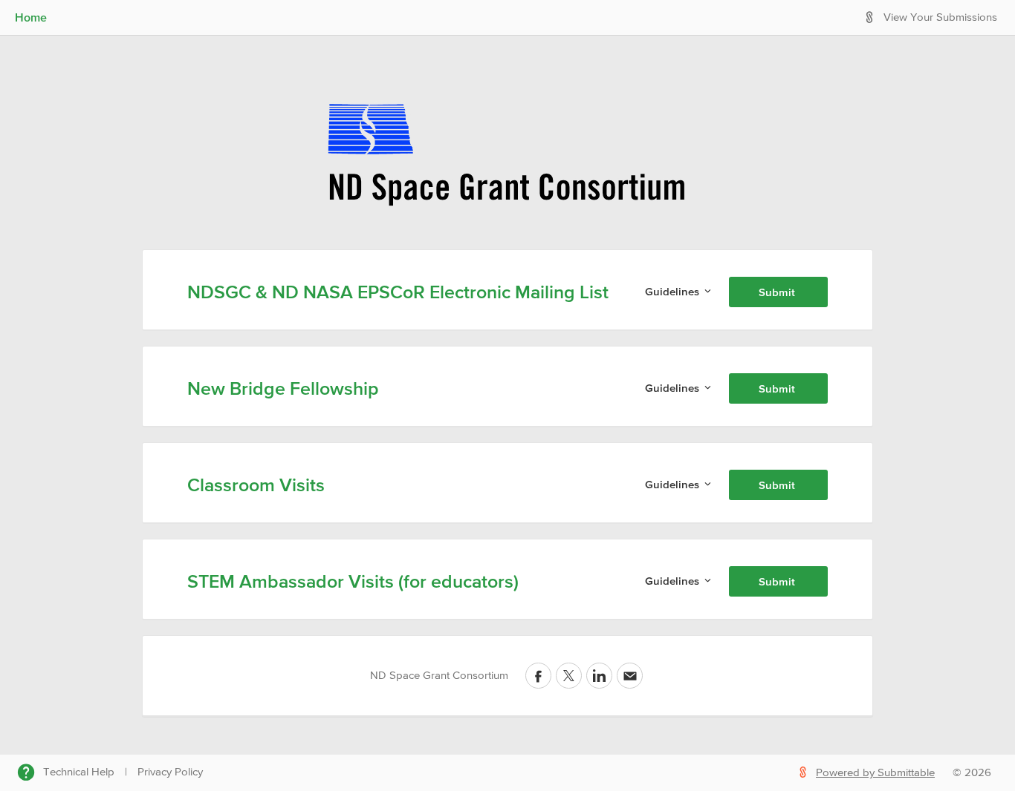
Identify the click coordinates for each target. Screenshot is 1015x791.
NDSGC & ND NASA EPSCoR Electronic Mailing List (398, 291)
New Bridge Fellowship (283, 388)
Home (31, 17)
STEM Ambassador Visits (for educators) (353, 581)
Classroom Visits (256, 484)
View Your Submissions (940, 17)
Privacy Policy (170, 772)
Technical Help (78, 772)
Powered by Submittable (875, 772)
